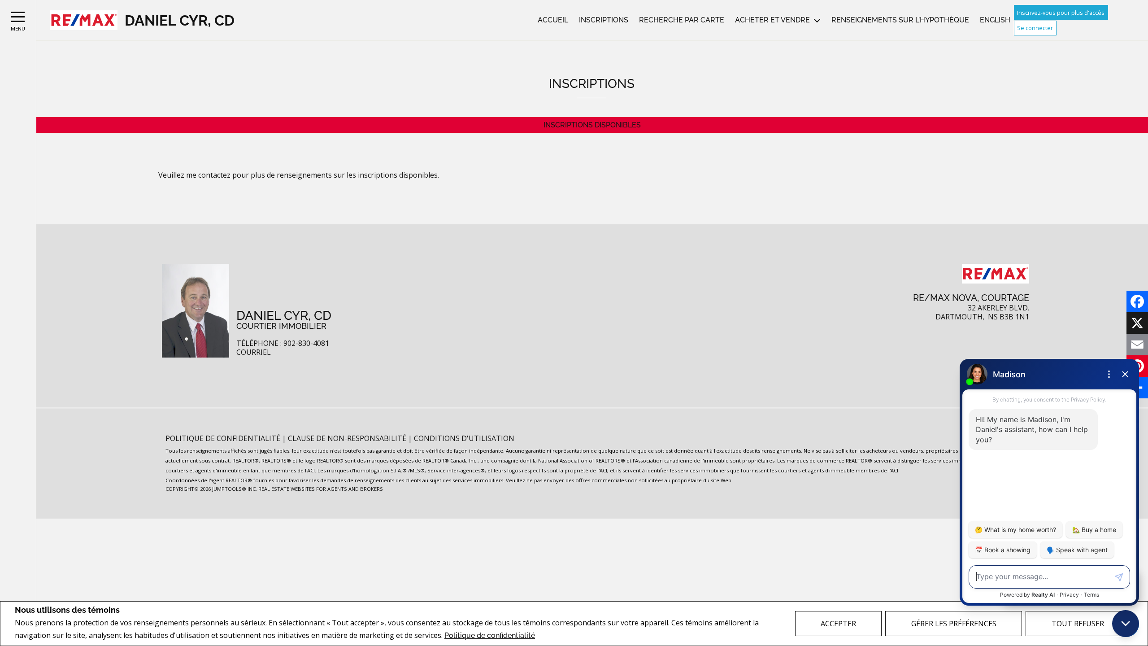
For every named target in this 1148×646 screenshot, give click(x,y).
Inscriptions (603, 20)
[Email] (1137, 344)
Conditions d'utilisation (464, 438)
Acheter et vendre (772, 20)
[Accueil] (83, 20)
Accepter (838, 624)
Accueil (553, 20)
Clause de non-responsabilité (348, 438)
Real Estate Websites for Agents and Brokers (320, 488)
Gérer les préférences (953, 624)
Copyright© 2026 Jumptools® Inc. (211, 488)
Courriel (253, 352)
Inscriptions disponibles (592, 125)
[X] (1137, 323)
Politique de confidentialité (489, 635)
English (995, 20)
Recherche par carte (681, 20)
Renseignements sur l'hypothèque (900, 20)
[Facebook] (1137, 301)
